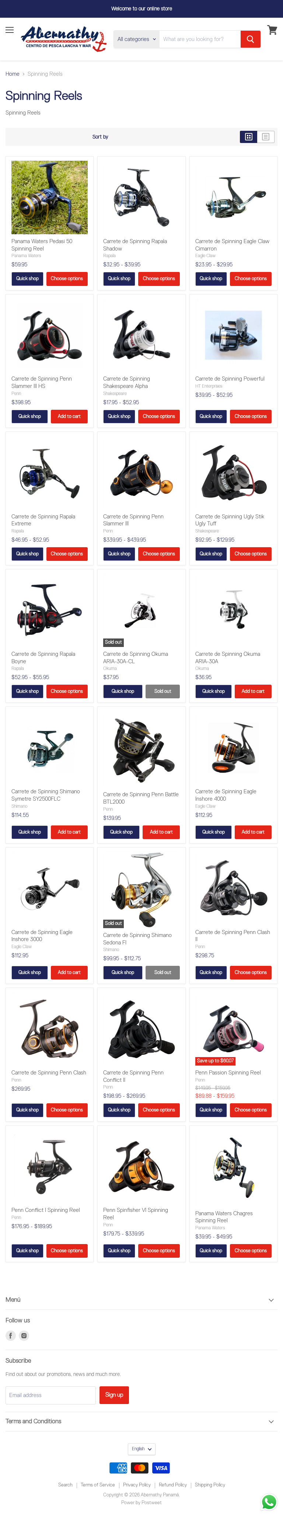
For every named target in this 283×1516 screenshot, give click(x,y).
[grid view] (248, 137)
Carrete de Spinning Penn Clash (48, 1073)
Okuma (110, 668)
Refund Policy (173, 1485)
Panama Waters (26, 255)
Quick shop (27, 278)
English (138, 1449)
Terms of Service (98, 1485)
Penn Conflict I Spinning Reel (45, 1210)
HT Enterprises (208, 386)
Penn (16, 393)
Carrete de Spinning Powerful (230, 379)
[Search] (251, 39)
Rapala (109, 255)
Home (13, 74)
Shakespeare (115, 393)
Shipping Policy (210, 1485)
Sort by (100, 137)
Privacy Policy (137, 1485)
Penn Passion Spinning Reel (228, 1073)
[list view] (266, 137)
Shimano (19, 806)
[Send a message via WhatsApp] (269, 1502)
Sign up (114, 1395)
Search (65, 1485)
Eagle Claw (205, 255)
